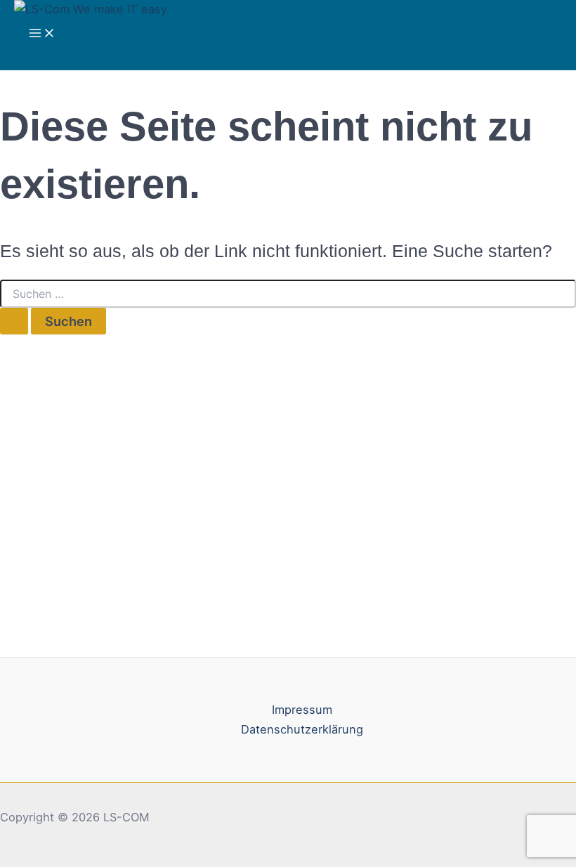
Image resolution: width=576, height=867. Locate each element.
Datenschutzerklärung (302, 729)
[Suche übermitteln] (14, 321)
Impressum (302, 710)
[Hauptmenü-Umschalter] (42, 33)
